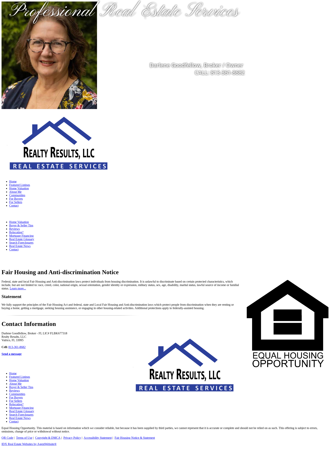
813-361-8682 (17, 347)
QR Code (7, 437)
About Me (15, 191)
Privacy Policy (72, 437)
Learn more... (18, 288)
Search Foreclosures (21, 242)
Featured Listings (19, 185)
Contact (14, 205)
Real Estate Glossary (21, 239)
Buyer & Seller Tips (21, 225)
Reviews (14, 228)
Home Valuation (19, 188)
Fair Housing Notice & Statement (135, 437)
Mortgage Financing (21, 235)
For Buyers (16, 198)
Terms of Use (24, 437)
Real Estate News (20, 246)
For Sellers (15, 202)
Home (13, 181)
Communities (17, 195)
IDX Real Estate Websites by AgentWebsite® (29, 444)
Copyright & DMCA (48, 437)
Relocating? (16, 232)
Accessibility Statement (98, 437)
